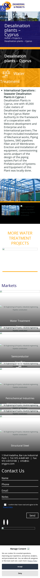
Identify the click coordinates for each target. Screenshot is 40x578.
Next (37, 274)
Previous (3, 274)
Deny (20, 573)
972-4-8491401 (21, 458)
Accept (20, 567)
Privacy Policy (8, 507)
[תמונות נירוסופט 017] (29, 211)
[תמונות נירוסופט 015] (20, 190)
